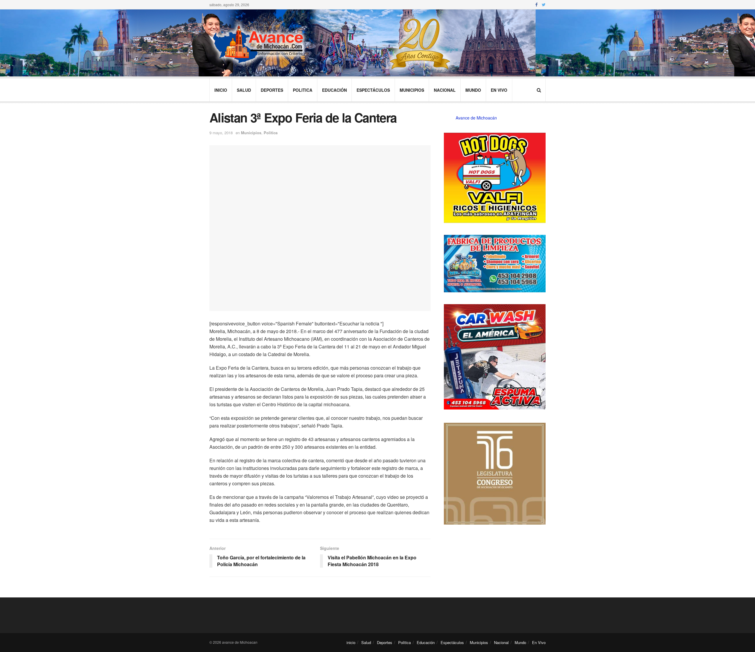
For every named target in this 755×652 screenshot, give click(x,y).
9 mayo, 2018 (221, 132)
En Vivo (499, 90)
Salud (244, 90)
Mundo (473, 90)
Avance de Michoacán (476, 118)
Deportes (272, 90)
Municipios (412, 90)
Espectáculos (373, 90)
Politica (302, 90)
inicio (220, 90)
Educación (334, 90)
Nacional (445, 90)
